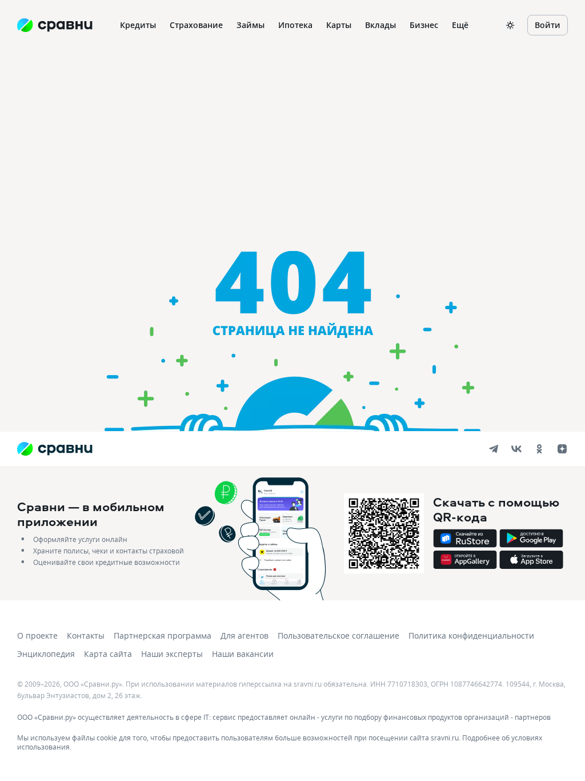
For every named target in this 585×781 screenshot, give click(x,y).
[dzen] (562, 449)
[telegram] (493, 449)
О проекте (37, 635)
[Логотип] (54, 449)
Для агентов (245, 635)
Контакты (86, 635)
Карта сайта (108, 653)
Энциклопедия (46, 653)
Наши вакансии (243, 653)
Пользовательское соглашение (338, 635)
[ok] (539, 449)
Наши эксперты (172, 653)
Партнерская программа (162, 635)
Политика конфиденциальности (471, 635)
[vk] (516, 449)
